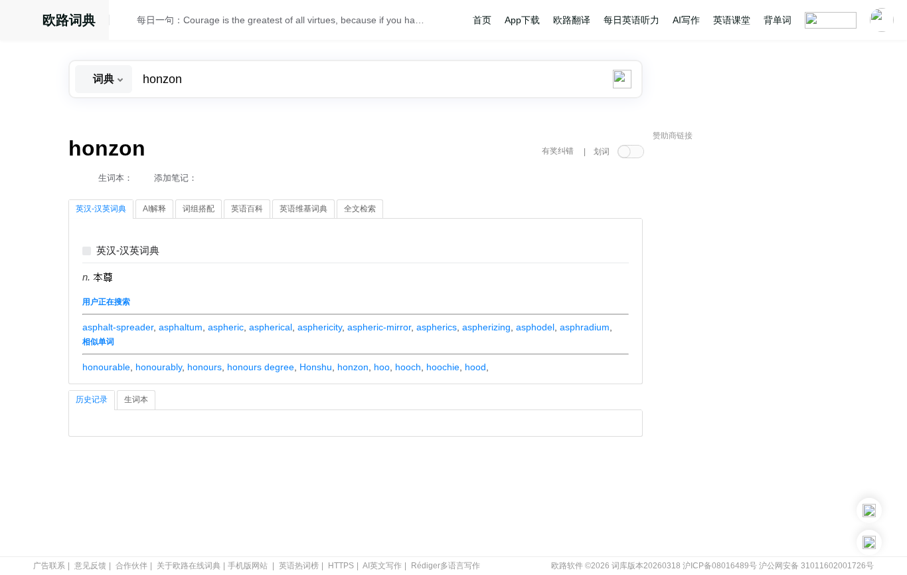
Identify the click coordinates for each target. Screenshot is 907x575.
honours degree (260, 367)
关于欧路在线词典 (188, 565)
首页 (482, 20)
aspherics (436, 327)
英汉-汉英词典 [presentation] (101, 208)
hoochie (442, 367)
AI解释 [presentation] (154, 208)
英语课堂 (731, 20)
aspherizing (486, 327)
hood (475, 367)
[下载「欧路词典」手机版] (869, 510)
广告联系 (49, 565)
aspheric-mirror (379, 327)
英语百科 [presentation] (247, 208)
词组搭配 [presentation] (198, 208)
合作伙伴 (131, 565)
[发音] (126, 22)
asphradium (585, 327)
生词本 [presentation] (136, 399)
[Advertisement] (752, 349)
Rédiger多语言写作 (445, 565)
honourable (106, 367)
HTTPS (341, 565)
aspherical (270, 327)
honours (204, 367)
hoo (382, 367)
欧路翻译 (571, 20)
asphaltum (181, 327)
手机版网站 (248, 565)
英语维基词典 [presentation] (303, 208)
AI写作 (686, 20)
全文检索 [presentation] (360, 208)
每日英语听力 (631, 20)
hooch (408, 367)
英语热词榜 (299, 565)
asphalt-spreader (117, 327)
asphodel (535, 327)
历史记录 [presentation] (92, 399)
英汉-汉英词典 (127, 251)
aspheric (226, 327)
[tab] (100, 209)
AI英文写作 (382, 565)
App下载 (522, 20)
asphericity (319, 327)
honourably (158, 367)
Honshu (315, 367)
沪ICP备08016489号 (720, 565)
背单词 (777, 20)
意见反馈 (90, 565)
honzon (353, 367)
